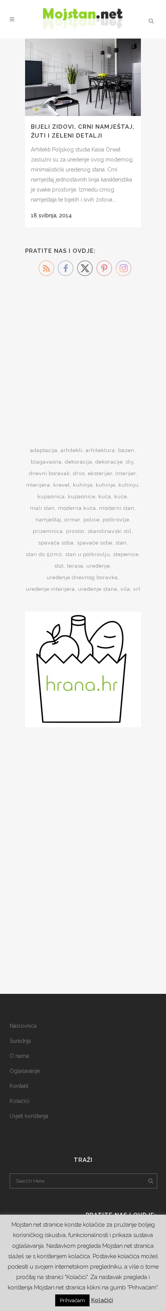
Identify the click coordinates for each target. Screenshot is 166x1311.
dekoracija (78, 462)
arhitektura (100, 450)
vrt (137, 589)
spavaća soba (56, 543)
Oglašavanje (25, 1071)
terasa (75, 566)
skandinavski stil (110, 531)
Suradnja (20, 1041)
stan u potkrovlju (87, 554)
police (91, 520)
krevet (61, 485)
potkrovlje (116, 520)
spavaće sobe (94, 543)
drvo (79, 473)
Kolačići (19, 1101)
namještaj (48, 520)
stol (59, 566)
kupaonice (81, 496)
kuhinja (83, 485)
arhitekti (72, 450)
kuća (104, 496)
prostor (75, 531)
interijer (125, 473)
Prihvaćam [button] (72, 1300)
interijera (38, 485)
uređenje (98, 566)
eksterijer (100, 473)
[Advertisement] (83, 351)
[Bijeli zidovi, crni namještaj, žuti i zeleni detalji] (83, 77)
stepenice (126, 554)
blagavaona (46, 462)
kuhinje (105, 485)
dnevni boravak (49, 473)
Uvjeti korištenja (29, 1116)
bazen (126, 450)
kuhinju (129, 485)
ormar (72, 520)
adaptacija (44, 450)
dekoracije (109, 462)
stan (121, 543)
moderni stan (116, 508)
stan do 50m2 (44, 554)
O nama (19, 1056)
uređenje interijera (50, 589)
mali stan (42, 508)
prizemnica (48, 531)
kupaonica (51, 496)
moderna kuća (77, 508)
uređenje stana (97, 589)
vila (125, 589)
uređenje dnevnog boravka (82, 577)
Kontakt (19, 1086)
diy (130, 462)
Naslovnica (23, 1026)
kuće (120, 496)
